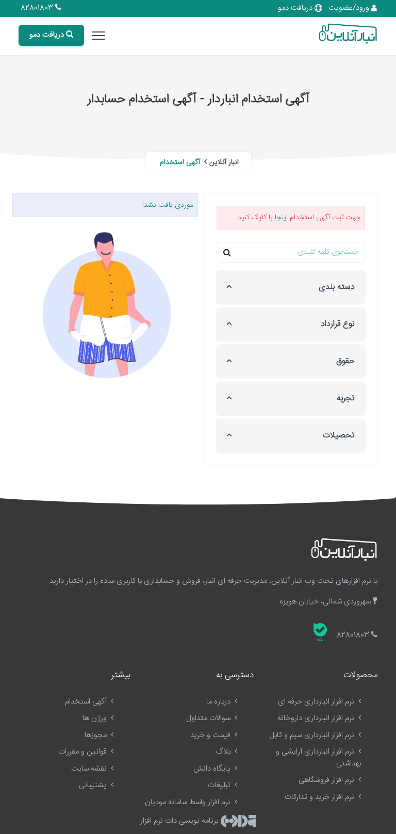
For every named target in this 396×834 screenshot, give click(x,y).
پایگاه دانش (213, 768)
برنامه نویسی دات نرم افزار (180, 820)
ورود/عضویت (349, 8)
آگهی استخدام (87, 701)
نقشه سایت (90, 768)
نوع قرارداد (338, 324)
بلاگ (224, 751)
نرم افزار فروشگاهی (327, 780)
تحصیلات (339, 436)
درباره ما (219, 701)
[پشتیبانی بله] (320, 632)
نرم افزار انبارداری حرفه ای (317, 701)
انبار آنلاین (224, 162)
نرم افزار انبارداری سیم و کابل (312, 735)
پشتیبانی (94, 785)
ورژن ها (95, 718)
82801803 (38, 8)
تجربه (346, 398)
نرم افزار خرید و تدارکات (320, 797)
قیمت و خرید (211, 735)
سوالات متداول (209, 718)
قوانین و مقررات (83, 751)
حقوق (345, 361)
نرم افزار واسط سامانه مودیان (189, 802)
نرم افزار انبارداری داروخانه (316, 718)
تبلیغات (220, 785)
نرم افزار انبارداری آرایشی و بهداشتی (318, 757)
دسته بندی (337, 287)
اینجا (281, 217)
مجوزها (97, 735)
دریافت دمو (296, 8)
